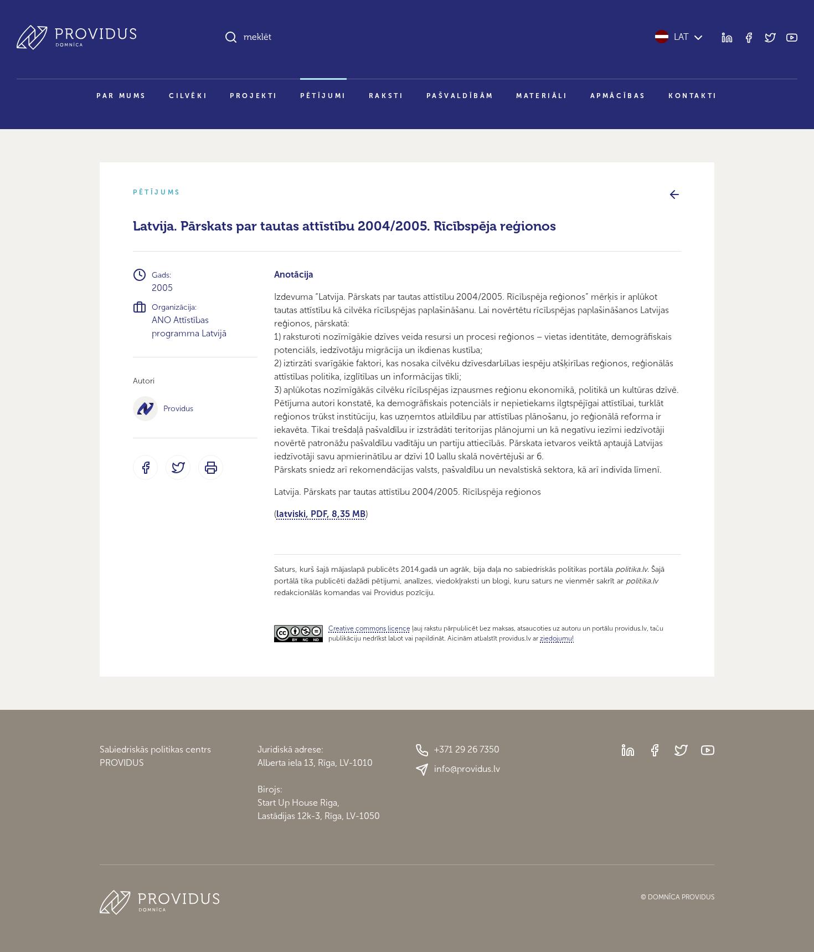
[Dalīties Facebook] (145, 467)
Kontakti (693, 96)
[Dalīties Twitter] (178, 467)
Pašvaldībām (460, 96)
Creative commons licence (369, 628)
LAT (681, 37)
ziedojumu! (557, 638)
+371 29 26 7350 (466, 749)
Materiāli (542, 96)
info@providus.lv (467, 769)
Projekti (254, 96)
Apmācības (618, 96)
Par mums (121, 96)
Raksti (386, 96)
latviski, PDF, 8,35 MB (320, 514)
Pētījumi (323, 96)
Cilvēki (188, 96)
